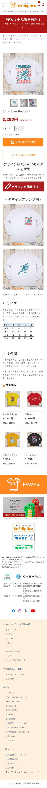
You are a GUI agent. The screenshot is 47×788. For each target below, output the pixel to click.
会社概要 (9, 714)
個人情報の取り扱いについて (17, 732)
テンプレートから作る (15, 674)
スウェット (10, 643)
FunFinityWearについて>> (11, 567)
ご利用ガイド (11, 706)
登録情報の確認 (12, 759)
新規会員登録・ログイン (16, 755)
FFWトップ (10, 693)
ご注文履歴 (10, 763)
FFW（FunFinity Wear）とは (18, 697)
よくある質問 (11, 710)
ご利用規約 (10, 719)
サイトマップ (11, 740)
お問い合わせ (11, 736)
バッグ (8, 656)
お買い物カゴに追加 (25, 142)
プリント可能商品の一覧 (16, 660)
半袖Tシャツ (11, 630)
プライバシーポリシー (15, 728)
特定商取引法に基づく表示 (17, 723)
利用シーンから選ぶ (19, 36)
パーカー (9, 647)
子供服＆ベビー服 (13, 651)
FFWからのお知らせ (14, 701)
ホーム (5, 36)
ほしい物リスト (12, 679)
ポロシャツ (10, 638)
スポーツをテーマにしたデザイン (29, 39)
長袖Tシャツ (11, 634)
